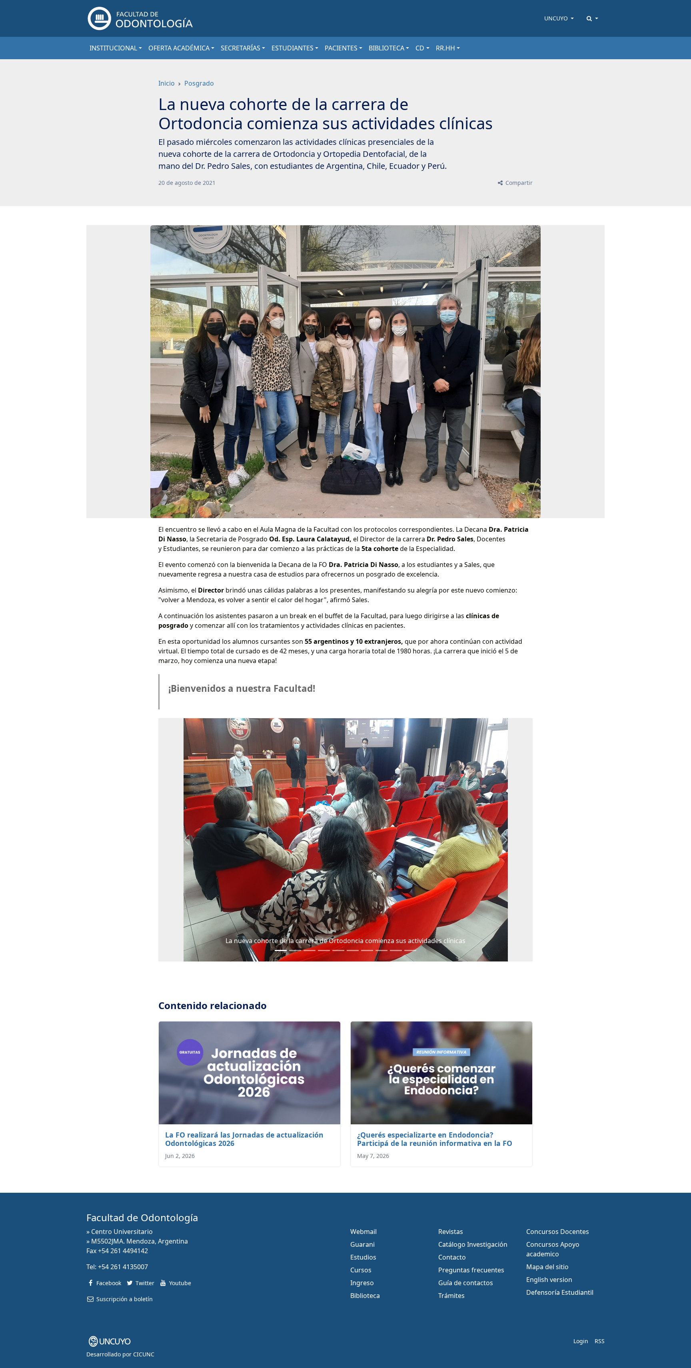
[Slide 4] (338, 950)
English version (549, 1279)
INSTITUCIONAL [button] (113, 48)
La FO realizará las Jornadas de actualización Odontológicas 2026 (244, 1139)
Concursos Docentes (557, 1231)
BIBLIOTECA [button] (386, 48)
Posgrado (199, 83)
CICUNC (143, 1354)
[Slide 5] (353, 950)
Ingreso (362, 1282)
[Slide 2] (310, 950)
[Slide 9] (410, 950)
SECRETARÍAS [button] (240, 48)
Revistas (450, 1231)
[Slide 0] (281, 950)
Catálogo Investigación (472, 1244)
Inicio (166, 83)
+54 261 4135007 (123, 1266)
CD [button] (419, 48)
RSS (600, 1341)
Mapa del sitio (547, 1266)
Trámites (451, 1295)
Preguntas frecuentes (471, 1270)
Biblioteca (365, 1295)
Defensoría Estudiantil (559, 1292)
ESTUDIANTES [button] (293, 48)
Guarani (362, 1244)
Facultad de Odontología (142, 1217)
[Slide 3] (324, 950)
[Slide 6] (367, 950)
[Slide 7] (381, 950)
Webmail (363, 1231)
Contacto (452, 1257)
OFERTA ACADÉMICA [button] (179, 48)
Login (580, 1341)
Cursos (360, 1270)
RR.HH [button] (445, 48)
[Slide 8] (396, 950)
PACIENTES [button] (341, 48)
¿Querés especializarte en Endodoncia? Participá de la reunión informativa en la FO (434, 1139)
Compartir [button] (518, 182)
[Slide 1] (295, 950)
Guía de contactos (465, 1282)
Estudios (363, 1257)
